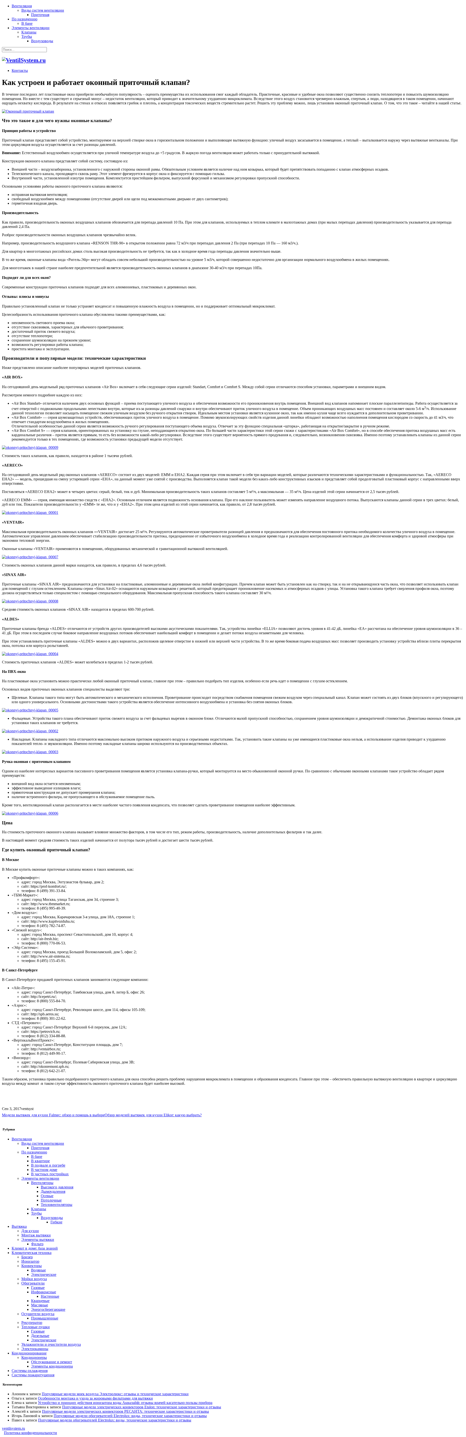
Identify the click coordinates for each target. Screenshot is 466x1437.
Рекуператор (31, 1322)
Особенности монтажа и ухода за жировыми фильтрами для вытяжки (95, 1398)
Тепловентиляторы (56, 1205)
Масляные (39, 1305)
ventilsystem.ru (13, 1428)
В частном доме (44, 1170)
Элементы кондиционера (52, 1366)
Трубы (26, 36)
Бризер (27, 1257)
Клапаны (28, 32)
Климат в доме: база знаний (35, 1248)
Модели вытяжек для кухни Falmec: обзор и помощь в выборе (53, 1115)
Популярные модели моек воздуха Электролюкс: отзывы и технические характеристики (115, 1394)
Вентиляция (22, 6)
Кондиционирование (29, 1353)
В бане (27, 23)
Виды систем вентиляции (42, 10)
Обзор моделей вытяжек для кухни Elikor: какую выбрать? (153, 1115)
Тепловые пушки (35, 1327)
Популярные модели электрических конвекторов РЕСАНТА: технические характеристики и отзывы (125, 1411)
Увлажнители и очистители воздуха (51, 1344)
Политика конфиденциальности (30, 1433)
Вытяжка (19, 1226)
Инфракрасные (43, 1292)
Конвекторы (31, 1266)
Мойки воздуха (34, 1279)
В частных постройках (50, 1174)
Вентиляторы (42, 1183)
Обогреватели (33, 1283)
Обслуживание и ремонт (51, 1362)
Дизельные (40, 1336)
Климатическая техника (31, 1253)
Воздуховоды (42, 41)
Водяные (38, 1270)
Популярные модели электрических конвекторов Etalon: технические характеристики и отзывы (141, 1407)
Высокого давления (57, 1187)
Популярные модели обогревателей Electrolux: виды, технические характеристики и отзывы (130, 1416)
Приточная (40, 15)
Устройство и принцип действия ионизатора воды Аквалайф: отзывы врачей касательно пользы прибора (125, 1403)
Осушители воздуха (37, 1314)
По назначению (24, 19)
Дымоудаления (53, 1191)
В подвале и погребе (48, 1165)
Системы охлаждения (30, 1371)
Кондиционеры (34, 1357)
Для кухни (30, 1231)
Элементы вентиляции (31, 28)
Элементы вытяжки (37, 1239)
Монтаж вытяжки (36, 1235)
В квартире (40, 1161)
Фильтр (37, 1244)
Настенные (50, 1296)
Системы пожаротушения (33, 1375)
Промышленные (44, 1318)
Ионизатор (30, 1261)
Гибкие (56, 1222)
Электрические (43, 1274)
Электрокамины (34, 1349)
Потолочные (51, 1200)
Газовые (38, 1288)
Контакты (20, 70)
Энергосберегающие (48, 1309)
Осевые (47, 1196)
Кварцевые (40, 1301)
